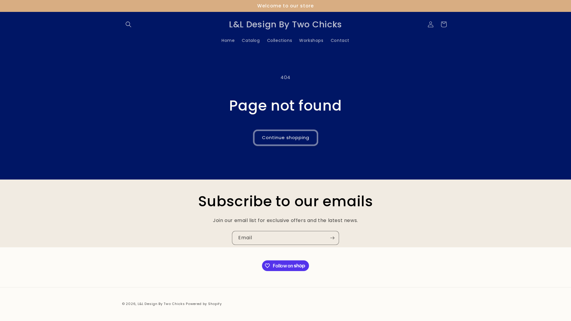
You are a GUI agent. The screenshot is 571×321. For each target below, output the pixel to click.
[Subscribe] (332, 238)
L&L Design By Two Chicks (161, 303)
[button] (128, 24)
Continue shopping (285, 137)
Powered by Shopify (204, 303)
